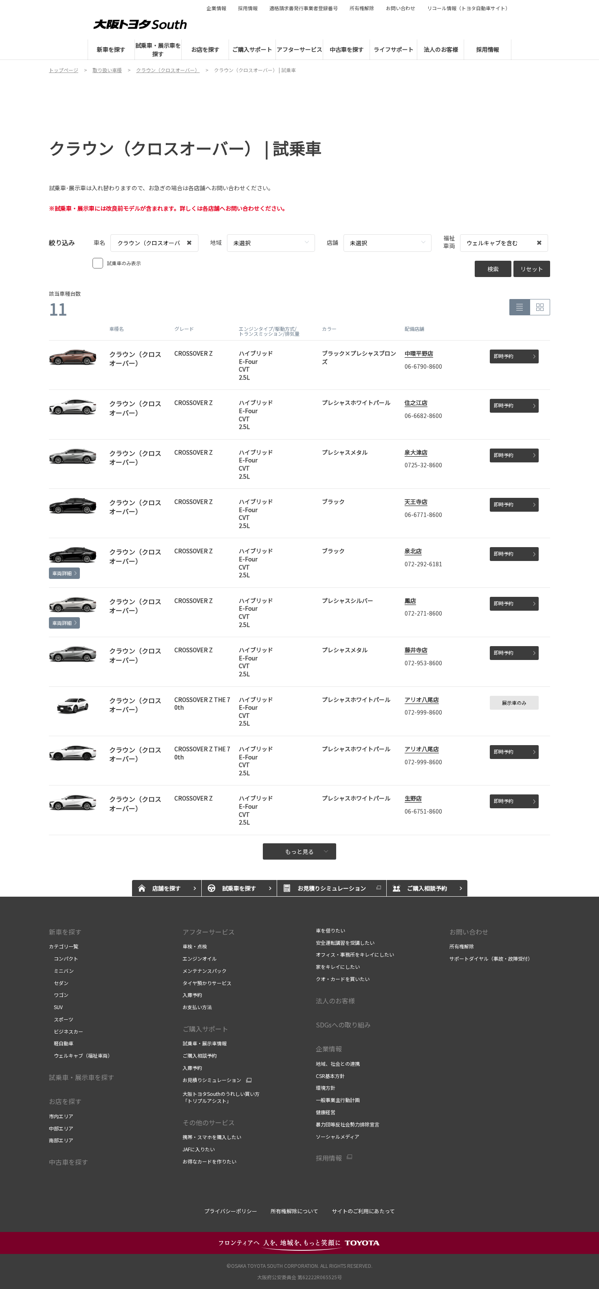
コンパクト (63, 958)
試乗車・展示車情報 (205, 1043)
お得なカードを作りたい (209, 1161)
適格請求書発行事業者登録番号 (303, 8)
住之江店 (416, 402)
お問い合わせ (400, 8)
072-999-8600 (423, 712)
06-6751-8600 (423, 811)
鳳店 (410, 600)
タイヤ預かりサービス (207, 982)
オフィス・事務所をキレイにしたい (355, 954)
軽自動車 (61, 1043)
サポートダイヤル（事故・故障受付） (491, 958)
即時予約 (503, 355)
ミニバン (61, 970)
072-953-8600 (423, 663)
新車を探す (65, 932)
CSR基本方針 (330, 1075)
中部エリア (61, 1128)
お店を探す (65, 1101)
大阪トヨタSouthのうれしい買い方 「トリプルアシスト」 (221, 1097)
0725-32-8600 (423, 465)
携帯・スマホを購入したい (212, 1136)
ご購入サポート (205, 1029)
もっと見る (299, 851)
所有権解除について (294, 1211)
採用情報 (248, 8)
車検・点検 (195, 946)
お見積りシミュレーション (212, 1080)
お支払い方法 (197, 1006)
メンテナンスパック (205, 970)
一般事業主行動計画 (338, 1099)
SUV (56, 1006)
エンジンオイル (200, 958)
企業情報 (216, 8)
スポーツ (61, 1019)
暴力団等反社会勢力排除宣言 (347, 1124)
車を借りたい (330, 930)
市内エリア (61, 1116)
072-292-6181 (423, 564)
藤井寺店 (416, 650)
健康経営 (325, 1112)
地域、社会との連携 (338, 1063)
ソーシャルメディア (337, 1136)
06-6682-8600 (423, 415)
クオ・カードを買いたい (343, 978)
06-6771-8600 (423, 514)
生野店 (413, 798)
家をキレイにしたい (338, 966)
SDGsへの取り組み (343, 1024)
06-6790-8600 (423, 366)
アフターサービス (209, 932)
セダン (58, 982)
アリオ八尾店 (422, 699)
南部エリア (61, 1140)
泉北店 (413, 551)
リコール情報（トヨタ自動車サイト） (468, 8)
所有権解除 (362, 8)
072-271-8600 (423, 613)
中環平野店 (419, 353)
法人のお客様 (335, 1000)
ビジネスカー (66, 1031)
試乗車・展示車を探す (81, 1077)
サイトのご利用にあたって (363, 1211)
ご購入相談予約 (200, 1055)
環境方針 (325, 1087)
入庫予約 (192, 994)
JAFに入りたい (199, 1149)
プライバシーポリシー (230, 1211)
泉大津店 (416, 452)
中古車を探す (68, 1162)
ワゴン (58, 994)
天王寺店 (416, 501)
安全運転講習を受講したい (345, 942)
